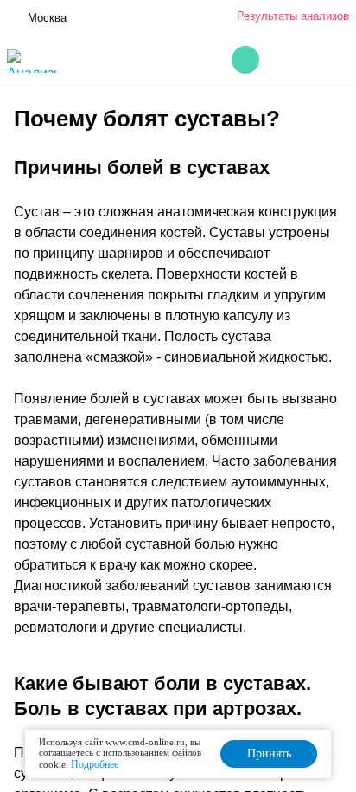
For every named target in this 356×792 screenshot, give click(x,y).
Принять (269, 753)
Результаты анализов (293, 16)
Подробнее (94, 764)
